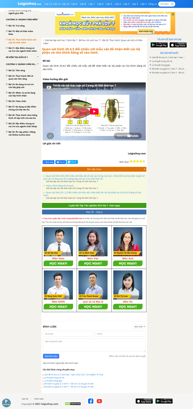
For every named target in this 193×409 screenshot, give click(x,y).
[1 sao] (131, 161)
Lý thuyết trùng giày (53, 380)
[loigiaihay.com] (29, 5)
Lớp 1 (144, 4)
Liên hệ (25, 398)
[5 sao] (143, 161)
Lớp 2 (135, 4)
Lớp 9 (74, 4)
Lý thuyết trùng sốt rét (54, 377)
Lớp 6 (100, 4)
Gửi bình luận (51, 356)
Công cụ (152, 4)
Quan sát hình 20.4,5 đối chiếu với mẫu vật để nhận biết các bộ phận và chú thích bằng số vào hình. (91, 51)
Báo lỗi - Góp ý (94, 212)
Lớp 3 (126, 4)
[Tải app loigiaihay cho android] (159, 44)
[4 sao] (140, 161)
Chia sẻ (62, 162)
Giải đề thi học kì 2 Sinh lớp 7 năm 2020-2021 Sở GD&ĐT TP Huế (73, 374)
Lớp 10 (65, 4)
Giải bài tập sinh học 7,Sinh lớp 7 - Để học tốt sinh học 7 (72, 40)
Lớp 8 (83, 4)
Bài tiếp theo (94, 169)
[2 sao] (134, 161)
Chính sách (39, 398)
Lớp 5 (109, 4)
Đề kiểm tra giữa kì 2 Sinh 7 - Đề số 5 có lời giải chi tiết (68, 383)
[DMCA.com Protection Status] (73, 404)
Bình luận (50, 162)
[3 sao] (137, 161)
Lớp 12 (48, 4)
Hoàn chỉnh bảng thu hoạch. (59, 185)
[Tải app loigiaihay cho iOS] (178, 44)
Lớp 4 (118, 4)
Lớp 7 (92, 4)
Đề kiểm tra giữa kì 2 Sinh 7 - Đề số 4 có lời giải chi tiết (68, 386)
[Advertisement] (169, 116)
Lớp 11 (57, 4)
